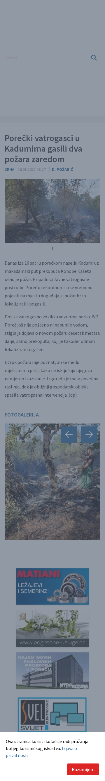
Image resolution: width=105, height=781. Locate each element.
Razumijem (83, 769)
